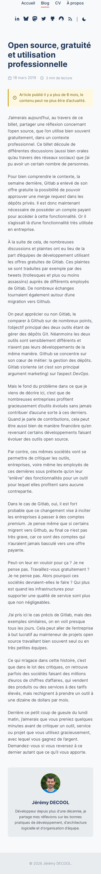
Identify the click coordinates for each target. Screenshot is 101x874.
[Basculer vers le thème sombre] (84, 19)
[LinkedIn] (17, 19)
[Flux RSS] (70, 19)
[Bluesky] (26, 19)
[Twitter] (43, 19)
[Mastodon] (34, 19)
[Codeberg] (61, 19)
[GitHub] (52, 19)
